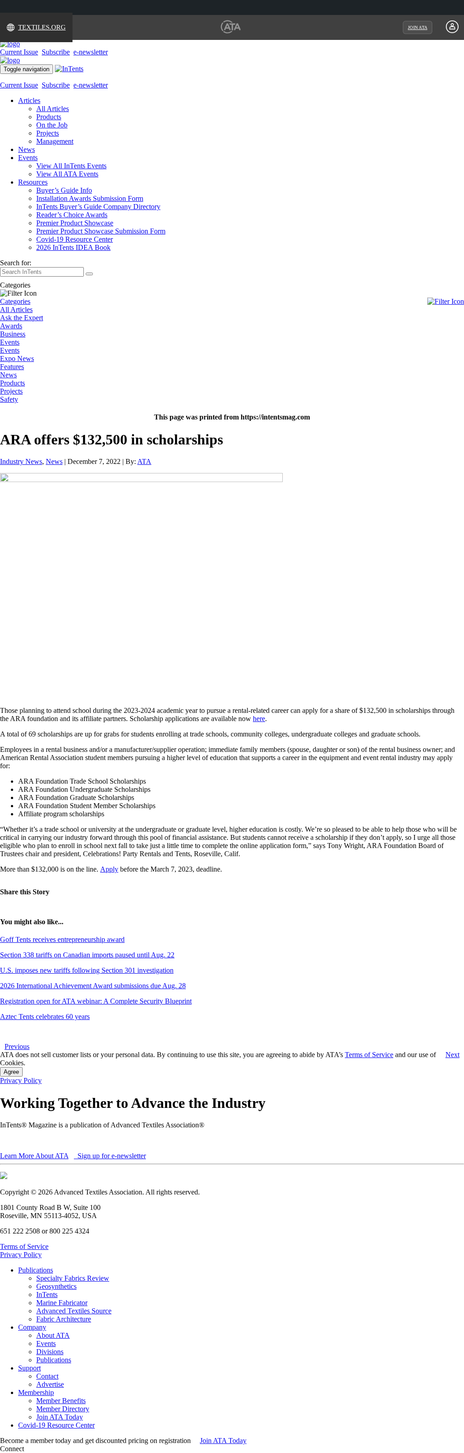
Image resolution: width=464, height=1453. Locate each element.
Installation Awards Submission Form (89, 198)
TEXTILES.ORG (42, 27)
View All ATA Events (67, 174)
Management (54, 141)
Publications (35, 1270)
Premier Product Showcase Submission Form (100, 231)
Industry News (21, 461)
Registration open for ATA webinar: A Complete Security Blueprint (96, 1001)
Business (12, 334)
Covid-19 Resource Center (74, 239)
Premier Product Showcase (74, 223)
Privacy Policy (21, 1080)
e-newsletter (90, 52)
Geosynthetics (56, 1286)
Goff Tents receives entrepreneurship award (62, 939)
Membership (36, 1392)
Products (48, 117)
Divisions (49, 1351)
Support (29, 1368)
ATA (144, 461)
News (26, 149)
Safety (9, 399)
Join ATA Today (59, 1417)
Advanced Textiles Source (73, 1311)
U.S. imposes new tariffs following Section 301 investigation (87, 970)
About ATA (53, 1335)
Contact (47, 1376)
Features (12, 367)
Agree (11, 1071)
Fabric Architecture (63, 1319)
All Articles (52, 108)
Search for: (15, 263)
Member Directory (62, 1409)
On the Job (52, 125)
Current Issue (19, 52)
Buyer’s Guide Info (64, 190)
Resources (33, 182)
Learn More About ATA (34, 1156)
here (259, 718)
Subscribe (56, 52)
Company (32, 1327)
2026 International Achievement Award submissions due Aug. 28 (93, 986)
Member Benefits (61, 1400)
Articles (29, 100)
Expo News (17, 358)
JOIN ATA (417, 27)
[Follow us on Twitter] (36, 1449)
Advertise (50, 1384)
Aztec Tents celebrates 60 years (45, 1016)
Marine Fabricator (61, 1303)
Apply (109, 869)
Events (28, 157)
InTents (47, 1294)
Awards (11, 326)
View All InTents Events (71, 166)
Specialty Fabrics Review (72, 1278)
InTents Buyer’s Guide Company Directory (98, 206)
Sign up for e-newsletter (111, 1156)
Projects (47, 133)
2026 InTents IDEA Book (73, 247)
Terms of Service (369, 1054)
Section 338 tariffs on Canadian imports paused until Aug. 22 (87, 955)
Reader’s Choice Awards (71, 215)
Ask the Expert (21, 318)
